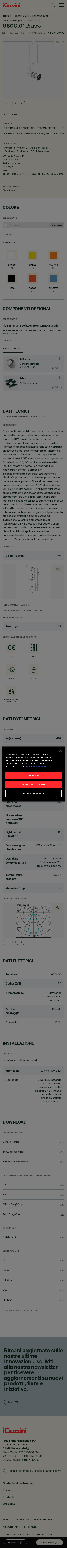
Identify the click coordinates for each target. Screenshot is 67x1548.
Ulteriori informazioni (36, 766)
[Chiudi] (60, 750)
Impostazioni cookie (33, 793)
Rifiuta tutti (33, 776)
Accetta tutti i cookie (33, 784)
